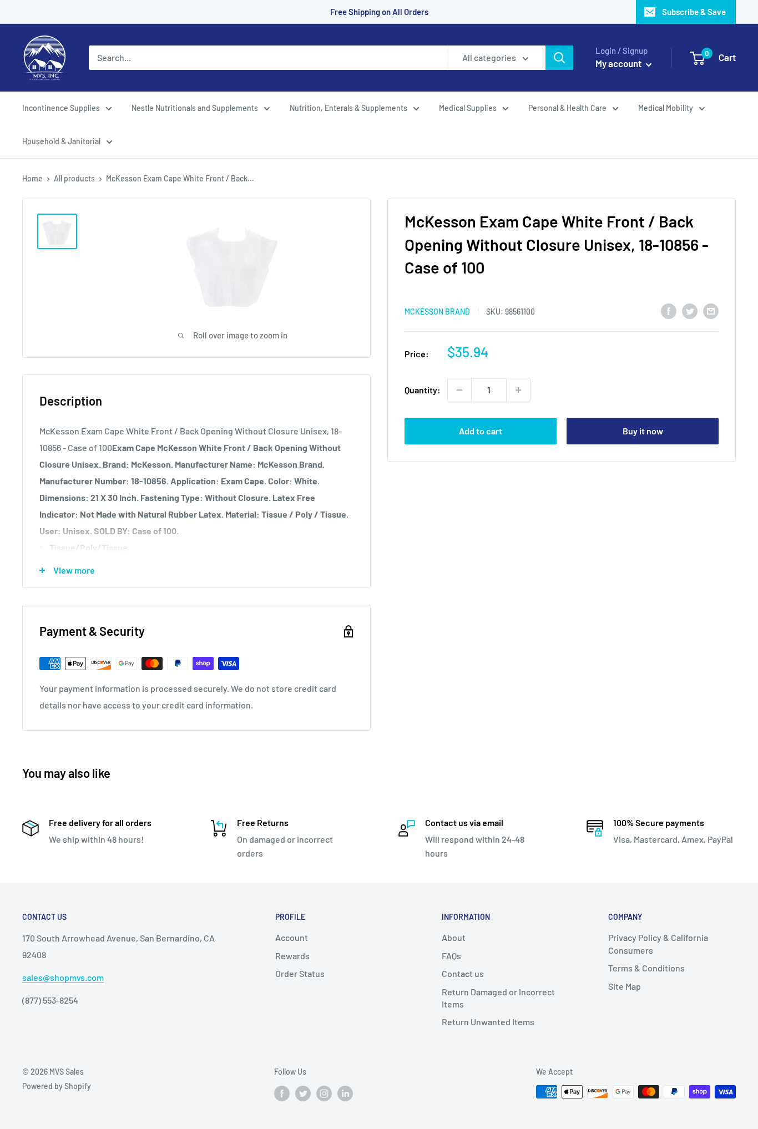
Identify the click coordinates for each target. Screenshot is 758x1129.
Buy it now (643, 431)
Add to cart (480, 431)
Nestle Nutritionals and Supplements (195, 108)
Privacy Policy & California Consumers (658, 943)
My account (619, 63)
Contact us (463, 973)
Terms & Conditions (646, 968)
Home (32, 178)
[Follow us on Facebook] (282, 1093)
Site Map (624, 986)
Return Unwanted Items (488, 1021)
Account (291, 937)
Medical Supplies (468, 108)
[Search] (559, 57)
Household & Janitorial (61, 141)
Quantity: (423, 389)
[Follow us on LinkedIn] (345, 1093)
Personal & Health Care (567, 108)
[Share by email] (711, 310)
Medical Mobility (665, 108)
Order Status (300, 973)
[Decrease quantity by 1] (459, 390)
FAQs (451, 955)
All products (74, 178)
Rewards (292, 955)
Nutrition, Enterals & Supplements (348, 108)
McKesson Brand (437, 311)
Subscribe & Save (694, 12)
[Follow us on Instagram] (324, 1093)
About (454, 937)
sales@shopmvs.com (63, 977)
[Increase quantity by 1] (518, 390)
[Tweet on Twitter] (690, 310)
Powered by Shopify (56, 1086)
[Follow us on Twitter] (303, 1093)
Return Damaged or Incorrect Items (498, 997)
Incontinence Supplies (61, 108)
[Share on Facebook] (668, 310)
